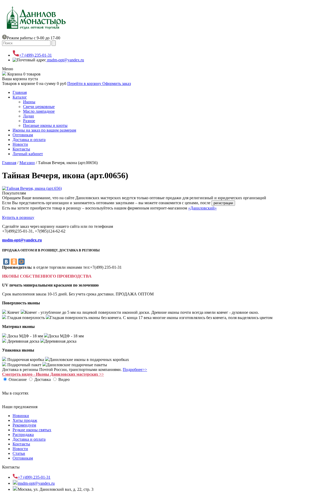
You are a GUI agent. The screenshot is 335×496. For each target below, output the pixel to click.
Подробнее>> (135, 369)
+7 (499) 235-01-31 (35, 55)
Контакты (21, 149)
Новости (20, 144)
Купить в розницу (18, 217)
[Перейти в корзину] (4, 74)
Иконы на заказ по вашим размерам (44, 130)
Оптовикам (23, 135)
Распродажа (23, 434)
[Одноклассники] (14, 261)
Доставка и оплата (29, 139)
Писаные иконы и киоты (45, 125)
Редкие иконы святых (32, 430)
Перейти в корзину (84, 83)
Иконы (29, 102)
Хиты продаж (25, 420)
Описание (18, 379)
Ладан (28, 116)
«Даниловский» (202, 208)
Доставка (42, 379)
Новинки (21, 415)
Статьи (19, 453)
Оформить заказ (116, 83)
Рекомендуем (24, 425)
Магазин (27, 162)
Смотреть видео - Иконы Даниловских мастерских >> (53, 374)
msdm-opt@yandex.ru (65, 60)
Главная (20, 92)
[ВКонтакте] (6, 261)
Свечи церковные (39, 106)
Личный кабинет (28, 154)
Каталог (20, 97)
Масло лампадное (39, 111)
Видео (64, 379)
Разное (29, 120)
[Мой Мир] (21, 261)
